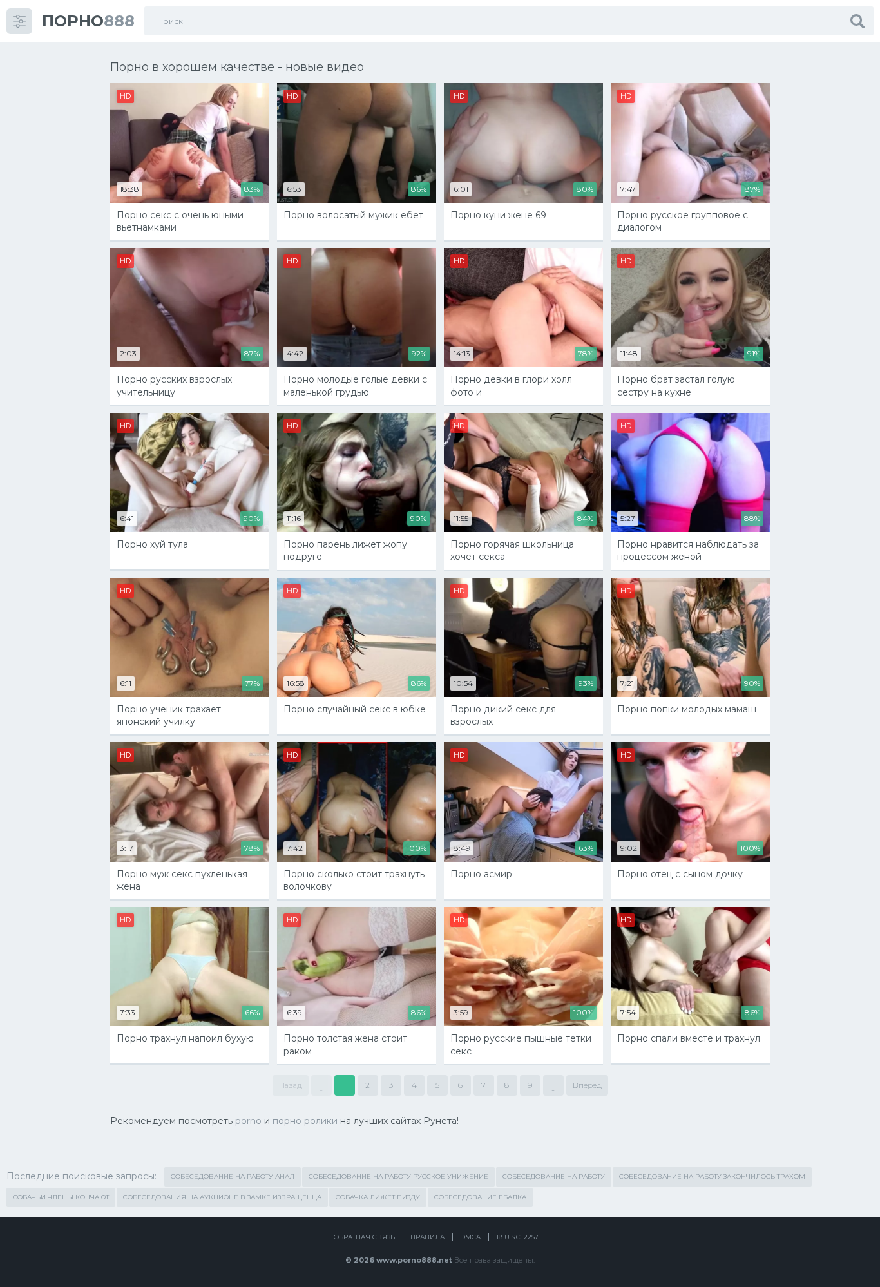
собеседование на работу (553, 1176)
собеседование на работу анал (232, 1176)
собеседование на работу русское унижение (398, 1176)
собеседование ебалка (480, 1197)
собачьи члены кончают (61, 1197)
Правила (427, 1237)
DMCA (470, 1237)
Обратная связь (364, 1237)
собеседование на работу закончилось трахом (712, 1176)
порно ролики (305, 1121)
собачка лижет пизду (378, 1197)
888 (88, 21)
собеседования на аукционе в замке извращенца (222, 1197)
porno (248, 1121)
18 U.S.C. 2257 (517, 1237)
